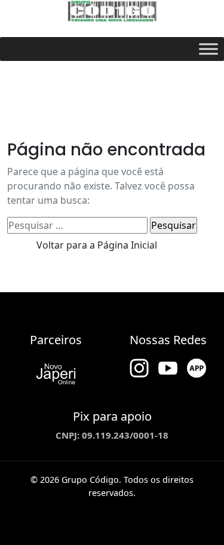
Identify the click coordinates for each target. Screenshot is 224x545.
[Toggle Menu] (208, 48)
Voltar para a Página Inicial (96, 245)
